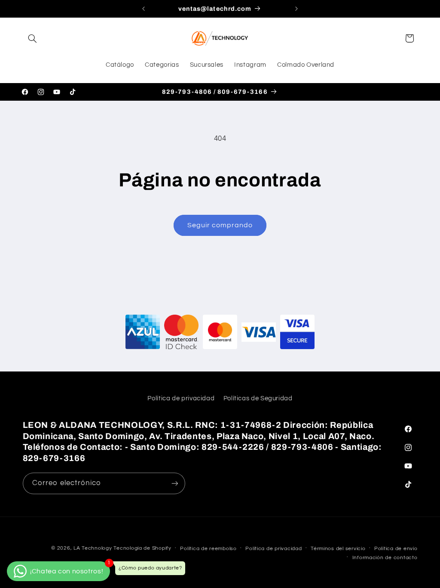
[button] (33, 38)
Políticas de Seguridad (258, 398)
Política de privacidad (180, 398)
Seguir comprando (220, 225)
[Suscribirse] (174, 483)
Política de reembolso (208, 548)
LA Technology (92, 548)
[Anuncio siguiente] (296, 8)
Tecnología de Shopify (142, 548)
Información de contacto (385, 557)
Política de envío (396, 548)
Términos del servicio (338, 548)
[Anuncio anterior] (143, 8)
